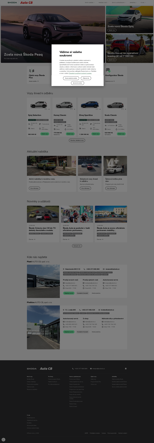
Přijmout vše (86, 78)
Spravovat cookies (77, 83)
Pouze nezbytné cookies (71, 78)
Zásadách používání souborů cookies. (80, 73)
